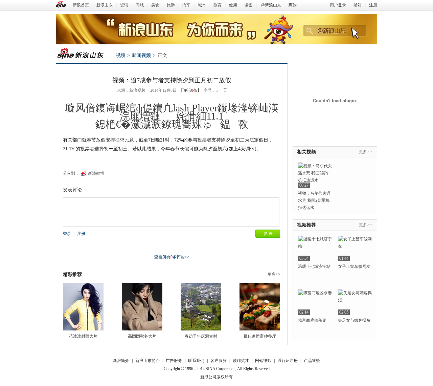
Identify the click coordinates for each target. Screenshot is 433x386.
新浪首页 (81, 5)
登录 (67, 233)
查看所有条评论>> (171, 257)
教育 (217, 5)
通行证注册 (287, 360)
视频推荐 (306, 225)
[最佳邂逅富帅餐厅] (260, 306)
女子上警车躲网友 (354, 266)
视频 (120, 55)
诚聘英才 (241, 360)
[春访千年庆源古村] (201, 306)
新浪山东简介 (147, 360)
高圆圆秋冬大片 (142, 336)
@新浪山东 (271, 5)
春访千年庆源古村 (201, 336)
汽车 (186, 5)
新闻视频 (141, 55)
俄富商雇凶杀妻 (312, 320)
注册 (373, 5)
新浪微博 (96, 173)
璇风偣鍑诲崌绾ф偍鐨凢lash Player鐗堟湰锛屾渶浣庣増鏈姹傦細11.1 (171, 112)
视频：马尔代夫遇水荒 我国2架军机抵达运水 (314, 200)
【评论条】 (190, 90)
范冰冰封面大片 (83, 336)
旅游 (171, 5)
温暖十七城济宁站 (314, 266)
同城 (140, 5)
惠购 (293, 5)
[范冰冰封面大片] (83, 306)
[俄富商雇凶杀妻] (315, 302)
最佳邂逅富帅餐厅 (260, 336)
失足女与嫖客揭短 (354, 320)
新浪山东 (104, 5)
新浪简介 (121, 360)
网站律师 (263, 360)
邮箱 (358, 5)
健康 (233, 5)
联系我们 (196, 360)
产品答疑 (312, 360)
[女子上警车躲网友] (355, 248)
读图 (249, 5)
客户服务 (218, 360)
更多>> (274, 274)
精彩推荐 (72, 274)
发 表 (268, 233)
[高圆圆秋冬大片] (142, 306)
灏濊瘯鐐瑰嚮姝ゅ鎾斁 (189, 124)
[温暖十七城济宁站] (315, 248)
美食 (155, 5)
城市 (202, 5)
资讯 (124, 5)
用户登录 (338, 5)
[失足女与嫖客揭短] (355, 302)
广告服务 (174, 360)
